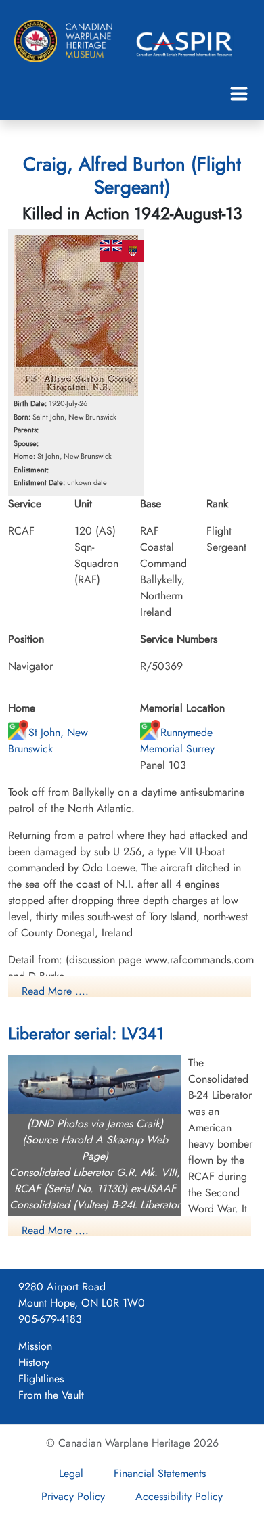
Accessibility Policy (179, 1496)
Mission (35, 1346)
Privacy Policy (73, 1496)
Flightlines (41, 1378)
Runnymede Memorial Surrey (177, 740)
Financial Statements (160, 1473)
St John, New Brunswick (48, 740)
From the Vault (51, 1395)
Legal (71, 1473)
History (33, 1362)
